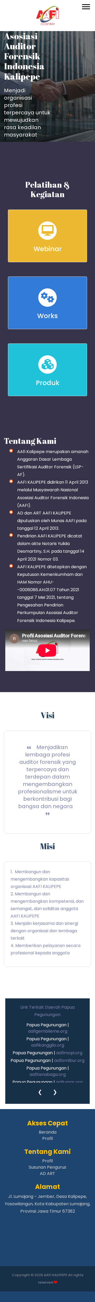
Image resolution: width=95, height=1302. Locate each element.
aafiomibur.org (69, 1060)
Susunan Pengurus (47, 1167)
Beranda (47, 1132)
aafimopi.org (69, 1053)
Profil (47, 1138)
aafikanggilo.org (47, 1045)
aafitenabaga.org (48, 1074)
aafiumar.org (69, 1082)
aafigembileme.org (47, 1031)
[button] (85, 5)
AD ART (47, 1173)
